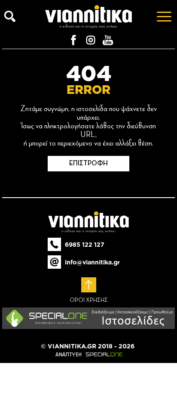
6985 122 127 (84, 245)
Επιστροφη (88, 163)
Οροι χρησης (89, 300)
